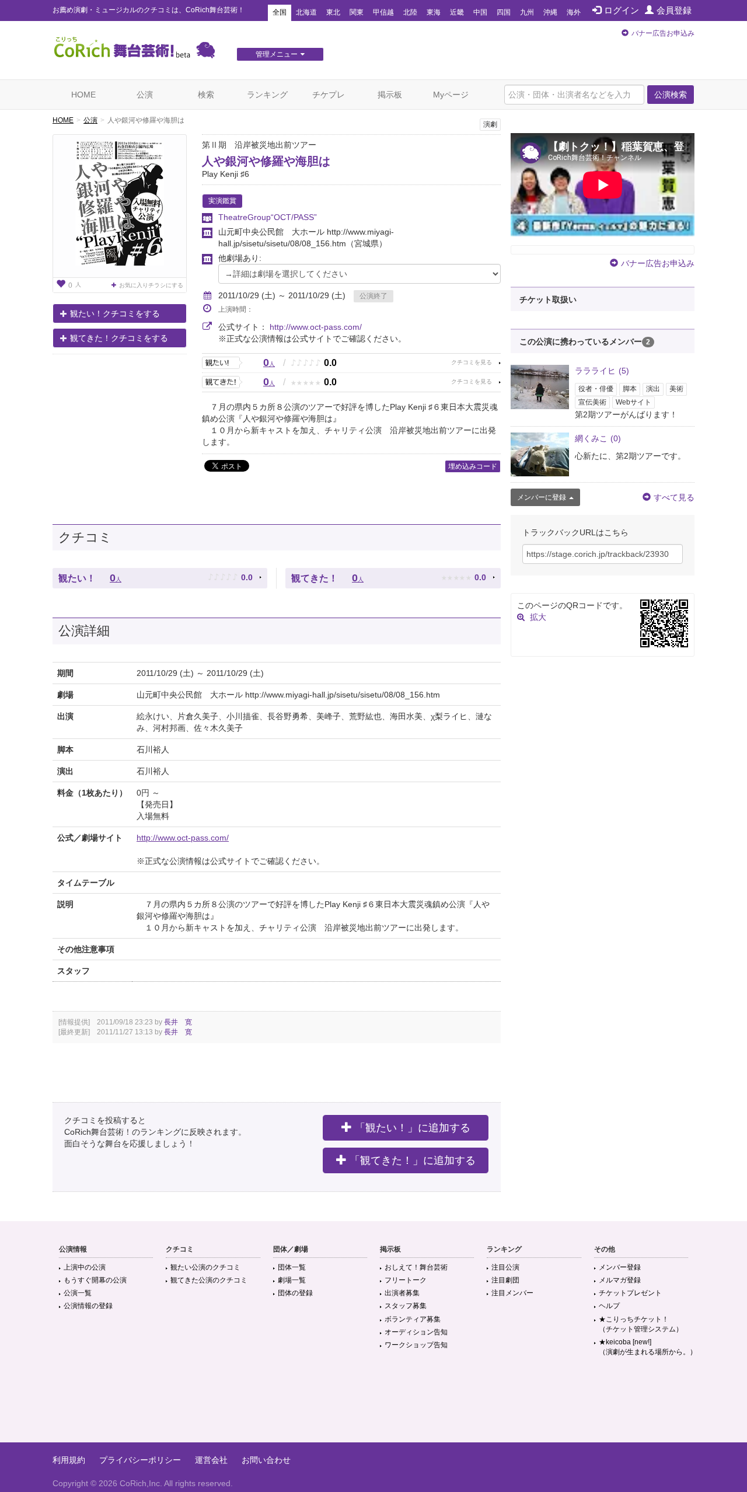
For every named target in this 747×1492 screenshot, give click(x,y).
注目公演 (505, 1267)
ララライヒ (602, 370)
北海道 (306, 12)
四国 (504, 12)
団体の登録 (295, 1293)
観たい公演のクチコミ (205, 1267)
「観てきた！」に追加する (413, 1160)
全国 (280, 12)
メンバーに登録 (541, 497)
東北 (333, 12)
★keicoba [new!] (648, 1347)
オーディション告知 (416, 1332)
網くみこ (598, 438)
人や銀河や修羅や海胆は (266, 161)
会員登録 (674, 10)
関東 (357, 12)
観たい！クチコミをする (115, 313)
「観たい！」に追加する (412, 1128)
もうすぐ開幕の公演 (95, 1280)
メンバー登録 (620, 1267)
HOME (83, 94)
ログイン (621, 10)
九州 (527, 12)
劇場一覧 (292, 1280)
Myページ (451, 94)
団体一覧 (292, 1267)
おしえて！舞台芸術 (416, 1267)
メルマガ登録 (620, 1280)
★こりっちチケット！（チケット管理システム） (641, 1324)
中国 (480, 12)
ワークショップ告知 (416, 1345)
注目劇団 (505, 1280)
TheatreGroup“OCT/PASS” (267, 217)
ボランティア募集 (413, 1319)
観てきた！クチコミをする (119, 338)
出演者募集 (402, 1293)
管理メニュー (277, 54)
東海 (434, 12)
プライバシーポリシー (140, 1460)
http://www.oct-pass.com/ (316, 327)
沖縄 (550, 12)
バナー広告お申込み (662, 33)
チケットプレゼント (630, 1293)
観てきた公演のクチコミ (208, 1280)
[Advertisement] (373, 1404)
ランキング (267, 94)
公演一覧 (78, 1293)
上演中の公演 (85, 1267)
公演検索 (670, 94)
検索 (206, 94)
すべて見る (674, 497)
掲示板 (390, 94)
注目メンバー (512, 1293)
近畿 (457, 12)
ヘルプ (609, 1306)
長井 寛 (178, 1022)
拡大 (538, 617)
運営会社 (211, 1460)
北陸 (410, 12)
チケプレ (328, 94)
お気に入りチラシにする (151, 285)
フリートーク (406, 1280)
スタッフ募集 (406, 1306)
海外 (574, 12)
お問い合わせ (266, 1460)
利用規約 (69, 1460)
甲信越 (383, 12)
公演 (145, 94)
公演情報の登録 (88, 1306)
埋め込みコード (472, 466)
